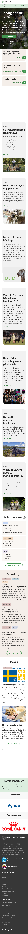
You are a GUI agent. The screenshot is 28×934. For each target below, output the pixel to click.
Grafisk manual (5, 913)
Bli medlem (9, 36)
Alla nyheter (14, 653)
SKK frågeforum (6, 905)
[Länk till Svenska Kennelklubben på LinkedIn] (11, 930)
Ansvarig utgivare (6, 922)
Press (3, 927)
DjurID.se (4, 886)
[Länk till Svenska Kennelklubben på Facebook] (2, 930)
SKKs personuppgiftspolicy (9, 917)
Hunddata (4, 879)
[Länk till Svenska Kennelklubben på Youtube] (8, 930)
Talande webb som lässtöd (8, 915)
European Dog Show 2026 (8, 891)
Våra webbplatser (6, 895)
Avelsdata (4, 882)
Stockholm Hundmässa (8, 888)
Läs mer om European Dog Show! (14, 43)
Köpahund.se (5, 884)
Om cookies (5, 924)
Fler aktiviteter (14, 565)
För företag (4, 893)
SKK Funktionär (5, 877)
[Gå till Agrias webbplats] (14, 805)
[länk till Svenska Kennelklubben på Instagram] (5, 930)
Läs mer (6, 154)
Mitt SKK (4, 875)
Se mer (14, 743)
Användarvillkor (6, 920)
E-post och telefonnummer (9, 902)
